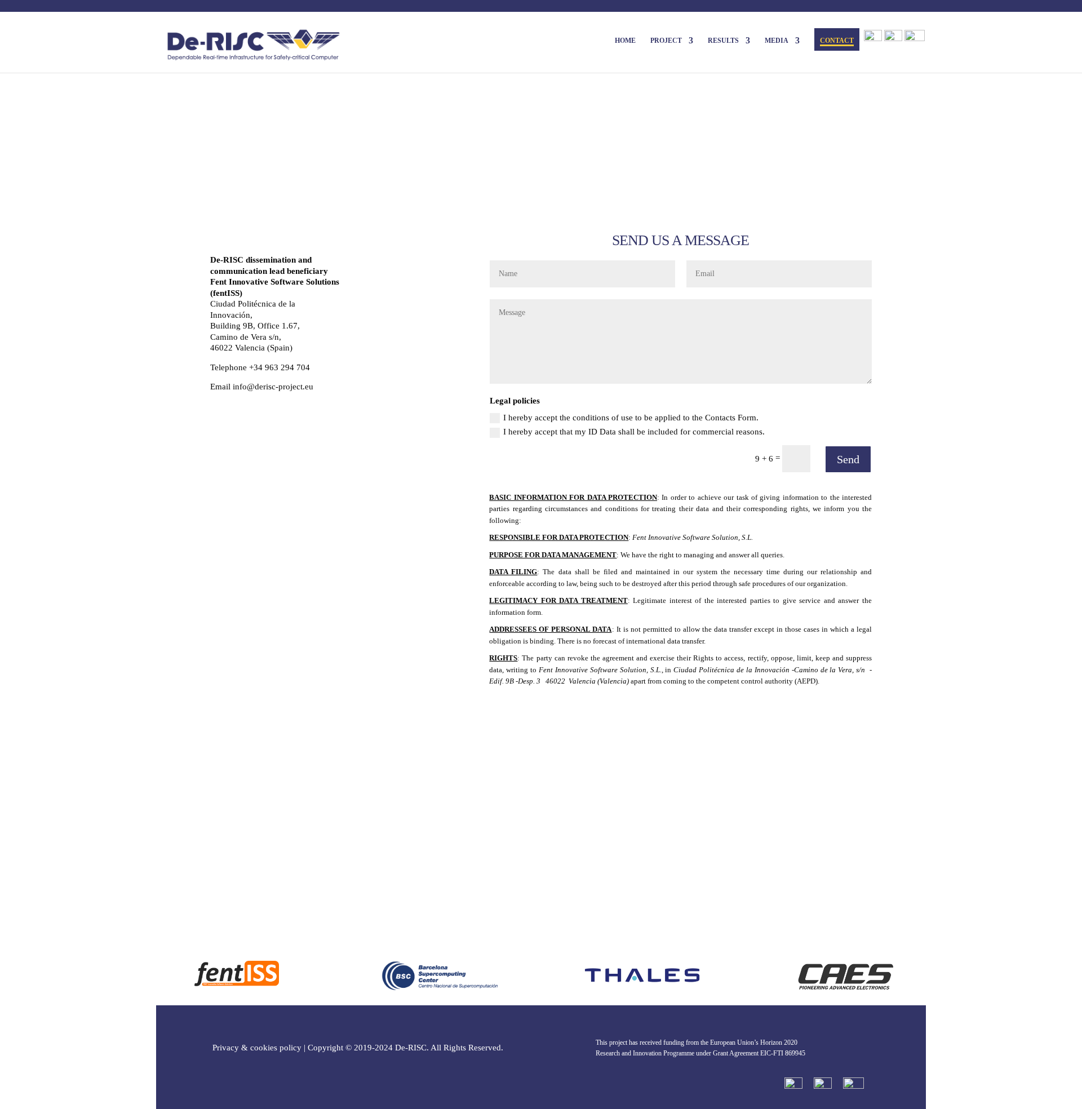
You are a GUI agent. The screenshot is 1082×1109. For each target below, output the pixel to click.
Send (848, 459)
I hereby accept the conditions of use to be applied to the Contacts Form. (631, 417)
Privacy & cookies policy (256, 1047)
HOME (625, 41)
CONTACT (837, 41)
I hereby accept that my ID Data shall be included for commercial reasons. (634, 431)
